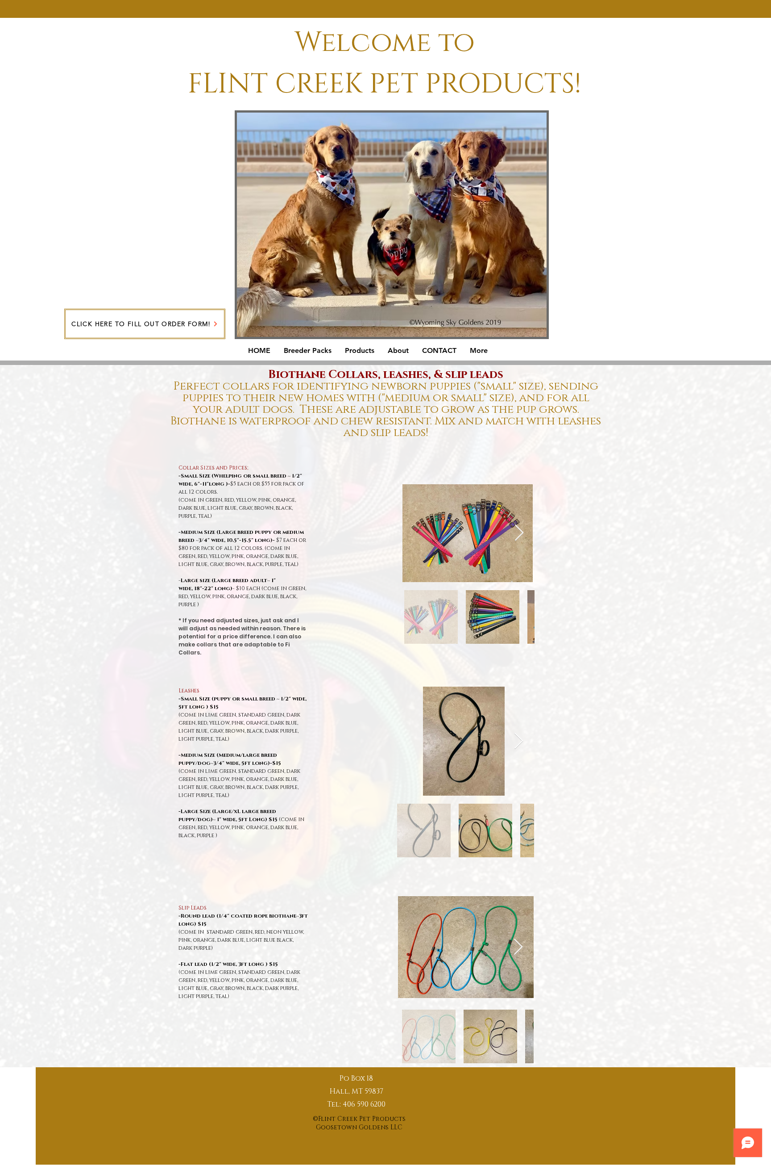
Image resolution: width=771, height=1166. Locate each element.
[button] (307, 350)
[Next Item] (519, 533)
